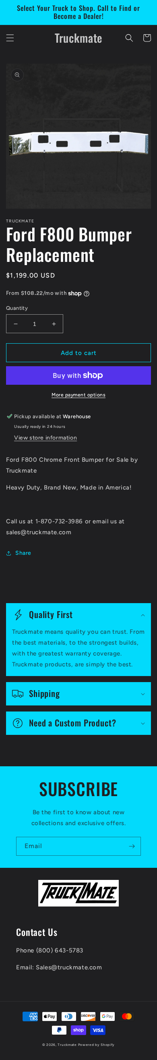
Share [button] (23, 553)
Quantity (17, 308)
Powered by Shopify (96, 1045)
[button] (10, 38)
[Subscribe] (131, 846)
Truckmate (67, 1045)
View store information (45, 437)
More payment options (78, 395)
